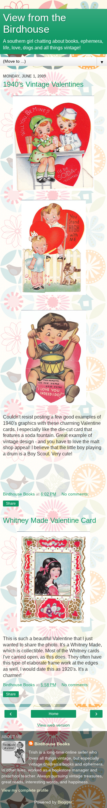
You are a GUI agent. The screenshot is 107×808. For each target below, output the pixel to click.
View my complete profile (24, 790)
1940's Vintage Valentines (43, 84)
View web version (53, 725)
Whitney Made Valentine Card (49, 520)
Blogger (65, 802)
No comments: (75, 494)
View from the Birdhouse (34, 23)
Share (11, 503)
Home (54, 714)
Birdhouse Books (52, 743)
